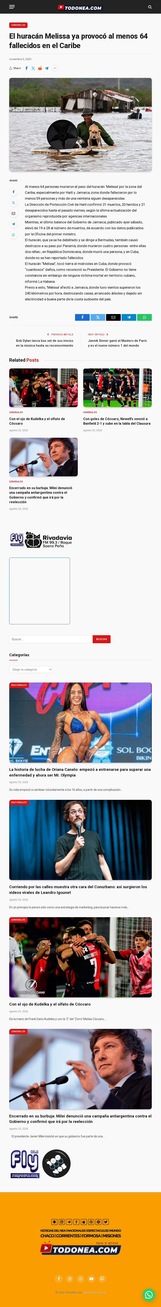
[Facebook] (13, 192)
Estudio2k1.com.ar (94, 1292)
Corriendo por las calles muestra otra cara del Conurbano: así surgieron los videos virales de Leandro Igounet (78, 889)
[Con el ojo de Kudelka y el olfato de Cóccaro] (43, 387)
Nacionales (19, 685)
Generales (18, 25)
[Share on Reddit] (40, 68)
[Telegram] (13, 224)
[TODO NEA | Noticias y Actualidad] (80, 7)
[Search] (149, 7)
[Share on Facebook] (26, 68)
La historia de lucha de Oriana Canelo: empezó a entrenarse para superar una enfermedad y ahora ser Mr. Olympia (80, 772)
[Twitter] (13, 202)
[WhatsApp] (13, 234)
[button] (149, 1295)
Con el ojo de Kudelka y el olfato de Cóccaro (37, 421)
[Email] (13, 213)
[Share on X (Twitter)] (33, 68)
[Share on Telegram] (46, 68)
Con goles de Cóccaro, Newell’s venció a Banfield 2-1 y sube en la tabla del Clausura (117, 421)
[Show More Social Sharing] (54, 68)
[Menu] (12, 7)
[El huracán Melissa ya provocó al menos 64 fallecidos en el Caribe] (80, 124)
